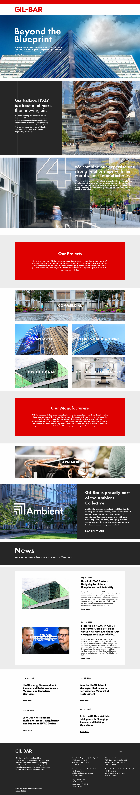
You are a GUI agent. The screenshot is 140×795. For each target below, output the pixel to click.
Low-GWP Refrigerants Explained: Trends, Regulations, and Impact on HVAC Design (41, 720)
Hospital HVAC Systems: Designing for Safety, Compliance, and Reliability (97, 584)
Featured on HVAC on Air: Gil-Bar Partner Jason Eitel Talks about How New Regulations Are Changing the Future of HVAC (100, 630)
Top (121, 751)
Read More (85, 609)
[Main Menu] (123, 9)
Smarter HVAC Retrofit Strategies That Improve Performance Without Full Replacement (94, 689)
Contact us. (68, 556)
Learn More (70, 462)
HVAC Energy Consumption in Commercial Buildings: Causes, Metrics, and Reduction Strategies (41, 689)
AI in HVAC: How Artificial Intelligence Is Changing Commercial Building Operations (95, 720)
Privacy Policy (21, 791)
